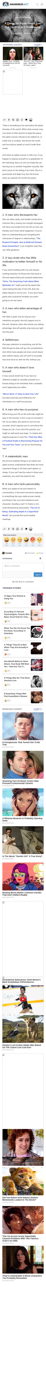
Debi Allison (17, 33)
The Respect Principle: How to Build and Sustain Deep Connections (22, 242)
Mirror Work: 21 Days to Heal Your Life (20, 394)
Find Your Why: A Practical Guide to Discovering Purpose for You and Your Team (22, 441)
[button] (42, 4)
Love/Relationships (23, 17)
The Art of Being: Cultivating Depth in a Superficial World (21, 512)
